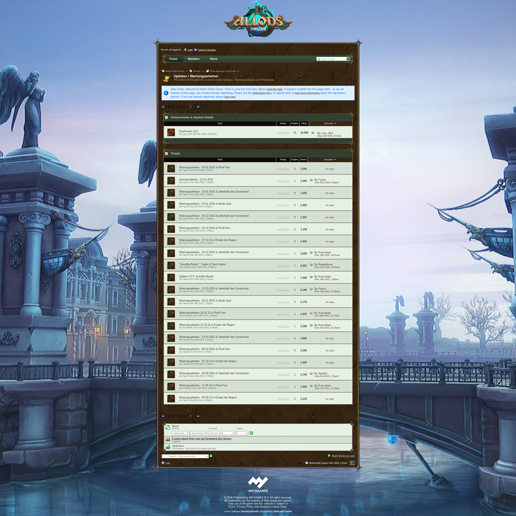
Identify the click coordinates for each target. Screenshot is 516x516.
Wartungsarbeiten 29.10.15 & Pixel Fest (202, 312)
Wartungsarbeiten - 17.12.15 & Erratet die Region (207, 240)
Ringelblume (325, 264)
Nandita (322, 373)
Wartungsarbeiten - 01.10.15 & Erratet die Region (207, 361)
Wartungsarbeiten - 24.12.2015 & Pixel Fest (204, 227)
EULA (231, 506)
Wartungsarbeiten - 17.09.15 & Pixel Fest (203, 385)
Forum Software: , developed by (258, 511)
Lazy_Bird (327, 133)
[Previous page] (163, 107)
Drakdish (186, 267)
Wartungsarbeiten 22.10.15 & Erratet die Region (207, 324)
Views (304, 123)
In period (212, 428)
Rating (283, 123)
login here (230, 96)
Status (240, 428)
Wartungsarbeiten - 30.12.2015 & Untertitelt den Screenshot (214, 215)
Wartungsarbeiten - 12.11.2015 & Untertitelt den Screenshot (214, 288)
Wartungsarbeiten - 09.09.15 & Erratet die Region (207, 397)
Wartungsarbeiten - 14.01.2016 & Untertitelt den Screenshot (214, 191)
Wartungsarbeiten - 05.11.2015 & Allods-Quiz (205, 300)
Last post (329, 123)
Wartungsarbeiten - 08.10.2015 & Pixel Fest (204, 349)
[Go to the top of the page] (352, 463)
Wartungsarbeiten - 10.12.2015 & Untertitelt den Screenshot (214, 252)
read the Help (274, 89)
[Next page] (198, 107)
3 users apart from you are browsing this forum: (202, 438)
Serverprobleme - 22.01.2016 (196, 179)
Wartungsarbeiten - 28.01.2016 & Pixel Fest (204, 167)
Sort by (175, 428)
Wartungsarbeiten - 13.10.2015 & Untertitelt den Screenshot (214, 336)
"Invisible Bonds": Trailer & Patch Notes (202, 264)
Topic (220, 123)
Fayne (185, 170)
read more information (307, 92)
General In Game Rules (273, 506)
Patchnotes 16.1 (188, 131)
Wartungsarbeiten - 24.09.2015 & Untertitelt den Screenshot (214, 373)
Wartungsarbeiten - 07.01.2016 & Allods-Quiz (205, 203)
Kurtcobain (324, 252)
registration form (262, 92)
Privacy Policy (245, 506)
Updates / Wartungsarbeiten (196, 76)
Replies (294, 123)
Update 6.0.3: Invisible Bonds (196, 276)
